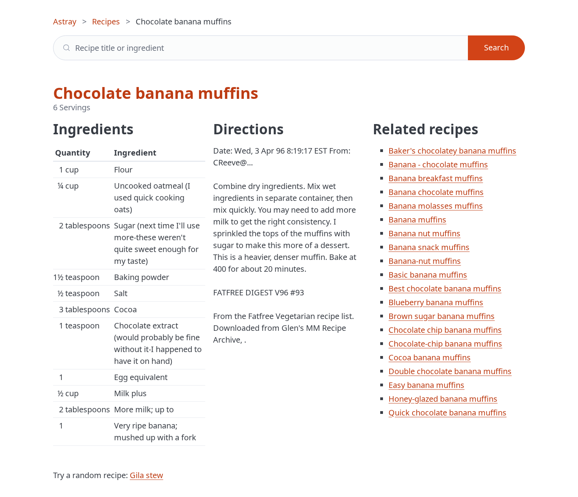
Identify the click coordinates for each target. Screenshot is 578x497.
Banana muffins (417, 219)
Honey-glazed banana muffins (442, 398)
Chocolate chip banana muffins (445, 330)
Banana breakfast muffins (435, 178)
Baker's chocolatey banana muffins (452, 150)
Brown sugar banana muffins (441, 316)
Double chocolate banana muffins (450, 371)
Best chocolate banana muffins (444, 288)
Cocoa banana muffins (429, 357)
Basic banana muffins (427, 274)
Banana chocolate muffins (436, 192)
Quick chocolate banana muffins (447, 412)
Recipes (106, 21)
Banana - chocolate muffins (438, 164)
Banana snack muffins (428, 247)
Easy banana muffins (426, 385)
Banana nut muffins (424, 233)
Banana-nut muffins (424, 261)
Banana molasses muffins (435, 205)
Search (496, 47)
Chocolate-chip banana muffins (445, 343)
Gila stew (146, 475)
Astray (64, 21)
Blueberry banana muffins (435, 302)
